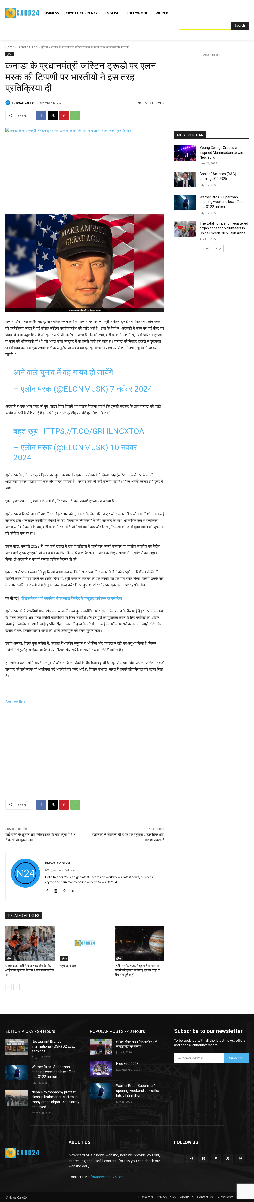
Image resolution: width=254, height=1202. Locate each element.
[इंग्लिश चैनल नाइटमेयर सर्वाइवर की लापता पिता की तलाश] (101, 1047)
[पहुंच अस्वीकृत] (85, 943)
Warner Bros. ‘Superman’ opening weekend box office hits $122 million (221, 202)
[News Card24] (8, 102)
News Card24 (25, 102)
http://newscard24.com (60, 870)
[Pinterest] (64, 115)
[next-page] (16, 987)
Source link (15, 701)
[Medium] (203, 1158)
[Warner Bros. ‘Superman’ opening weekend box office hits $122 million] (185, 202)
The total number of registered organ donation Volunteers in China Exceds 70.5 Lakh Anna (224, 228)
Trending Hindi (27, 47)
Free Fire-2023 (127, 1064)
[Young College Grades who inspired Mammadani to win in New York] (185, 153)
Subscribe (236, 1058)
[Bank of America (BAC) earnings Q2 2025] (185, 179)
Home (9, 47)
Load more (210, 248)
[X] (53, 115)
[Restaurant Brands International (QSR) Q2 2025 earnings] (16, 1047)
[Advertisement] (84, 174)
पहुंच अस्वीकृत (68, 966)
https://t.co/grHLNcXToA (92, 431)
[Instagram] (56, 890)
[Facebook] (41, 115)
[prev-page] (8, 987)
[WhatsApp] (75, 115)
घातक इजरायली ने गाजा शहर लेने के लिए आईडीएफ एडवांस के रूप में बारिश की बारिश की (29, 970)
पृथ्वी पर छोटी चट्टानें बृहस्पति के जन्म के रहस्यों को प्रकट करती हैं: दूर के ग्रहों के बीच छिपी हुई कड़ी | (137, 970)
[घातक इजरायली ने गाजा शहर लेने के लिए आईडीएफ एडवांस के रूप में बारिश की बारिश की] (30, 943)
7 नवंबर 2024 (131, 389)
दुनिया (44, 47)
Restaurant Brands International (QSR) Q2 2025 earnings (54, 1046)
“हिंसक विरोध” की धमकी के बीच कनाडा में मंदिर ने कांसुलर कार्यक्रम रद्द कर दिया (71, 598)
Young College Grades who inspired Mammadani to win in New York (223, 152)
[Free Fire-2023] (101, 1069)
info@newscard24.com (106, 1176)
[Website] (240, 1158)
